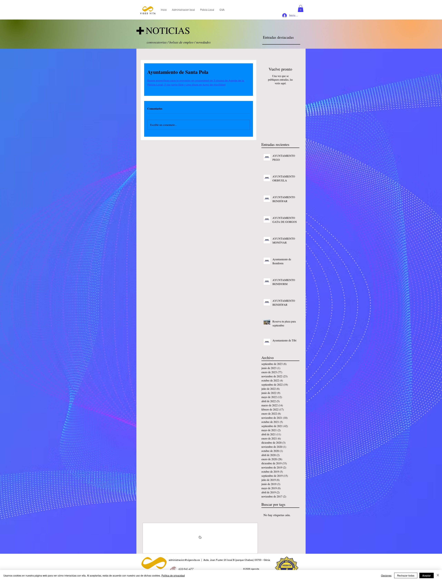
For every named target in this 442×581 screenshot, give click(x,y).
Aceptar (426, 575)
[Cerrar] (438, 575)
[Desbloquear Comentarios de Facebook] (200, 538)
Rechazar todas (405, 575)
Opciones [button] (386, 575)
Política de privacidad (173, 575)
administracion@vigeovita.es (184, 560)
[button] (301, 8)
